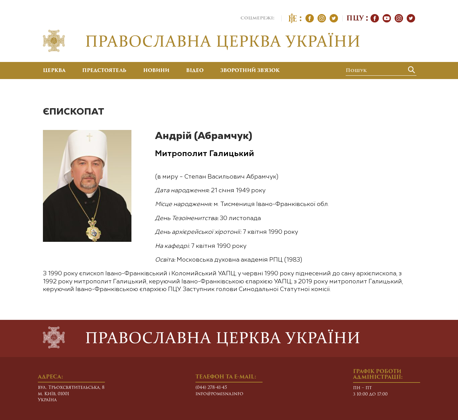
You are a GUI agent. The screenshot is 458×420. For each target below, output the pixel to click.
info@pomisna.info (219, 394)
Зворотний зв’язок (250, 71)
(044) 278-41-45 (211, 388)
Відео (195, 71)
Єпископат (73, 112)
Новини (156, 71)
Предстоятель (104, 71)
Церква (54, 71)
